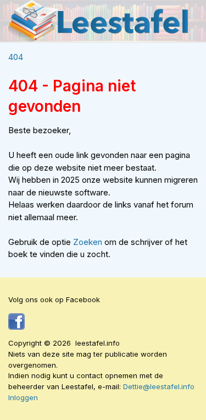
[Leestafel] (99, 21)
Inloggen (23, 397)
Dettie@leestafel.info (158, 386)
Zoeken (88, 242)
